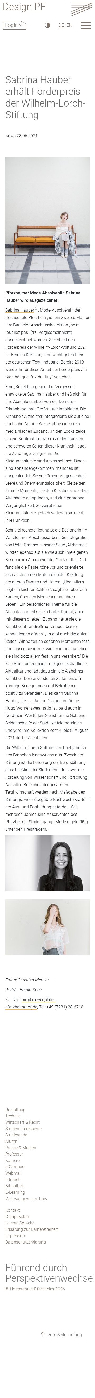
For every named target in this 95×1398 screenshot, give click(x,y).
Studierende (16, 1135)
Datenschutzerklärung (25, 1242)
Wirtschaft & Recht (22, 1122)
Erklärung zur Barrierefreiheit (31, 1229)
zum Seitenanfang (64, 1334)
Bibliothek (14, 1185)
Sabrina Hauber (19, 310)
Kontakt (12, 1210)
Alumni (11, 1141)
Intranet (12, 1179)
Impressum (15, 1235)
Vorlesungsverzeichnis (26, 1198)
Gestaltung (15, 1109)
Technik (12, 1115)
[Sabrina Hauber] (47, 867)
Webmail (13, 1173)
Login (12, 25)
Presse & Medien (20, 1147)
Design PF (24, 7)
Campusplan (17, 1216)
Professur (14, 1154)
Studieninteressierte (23, 1128)
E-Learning (15, 1192)
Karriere (12, 1160)
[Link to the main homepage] (81, 9)
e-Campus (14, 1166)
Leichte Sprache (20, 1223)
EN (69, 25)
